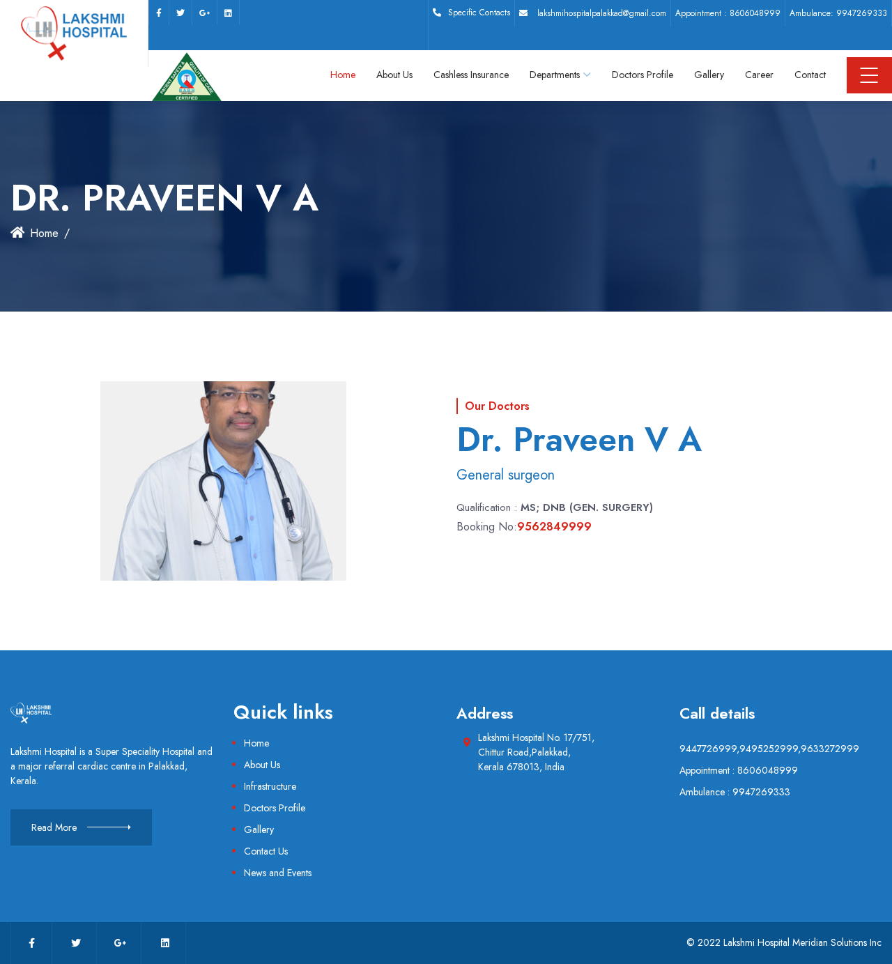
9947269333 (861, 13)
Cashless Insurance (471, 75)
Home (342, 75)
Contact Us (266, 851)
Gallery (709, 75)
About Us (394, 75)
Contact (810, 75)
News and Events (278, 873)
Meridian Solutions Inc (837, 942)
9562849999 (554, 527)
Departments (555, 75)
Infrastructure (270, 786)
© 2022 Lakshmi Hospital (738, 942)
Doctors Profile (642, 75)
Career (759, 75)
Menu (869, 75)
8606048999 (755, 13)
